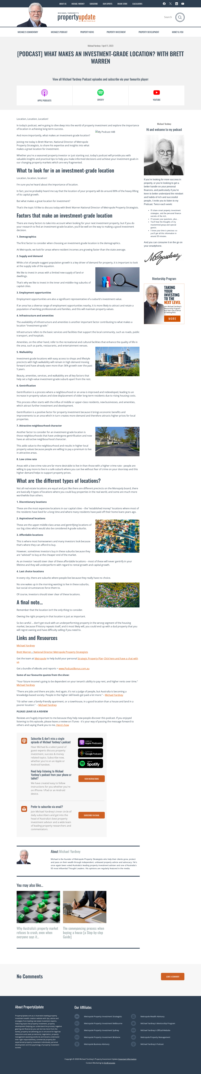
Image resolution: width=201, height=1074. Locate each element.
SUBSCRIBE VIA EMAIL (91, 815)
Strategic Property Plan (90, 658)
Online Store (122, 3)
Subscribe (94, 3)
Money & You (177, 32)
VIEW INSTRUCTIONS (91, 778)
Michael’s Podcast (59, 32)
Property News (87, 32)
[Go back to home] (76, 16)
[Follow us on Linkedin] (176, 3)
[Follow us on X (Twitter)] (170, 3)
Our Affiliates (83, 1007)
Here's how (62, 725)
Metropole (40, 658)
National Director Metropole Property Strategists (61, 652)
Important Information (127, 1059)
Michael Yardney (78, 3)
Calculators (137, 3)
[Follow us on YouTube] (183, 3)
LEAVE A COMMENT (172, 976)
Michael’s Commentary (28, 32)
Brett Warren (24, 652)
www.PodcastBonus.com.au (74, 668)
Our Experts (107, 3)
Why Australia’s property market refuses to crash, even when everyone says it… (37, 932)
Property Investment (116, 32)
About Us (62, 3)
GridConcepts (109, 1063)
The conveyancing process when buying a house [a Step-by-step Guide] (83, 932)
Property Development (149, 32)
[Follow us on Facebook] (164, 3)
